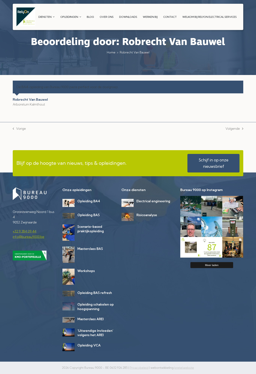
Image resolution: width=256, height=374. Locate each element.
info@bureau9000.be (28, 237)
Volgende (232, 129)
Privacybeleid (139, 368)
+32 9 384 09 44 (24, 231)
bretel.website (184, 368)
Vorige (19, 129)
